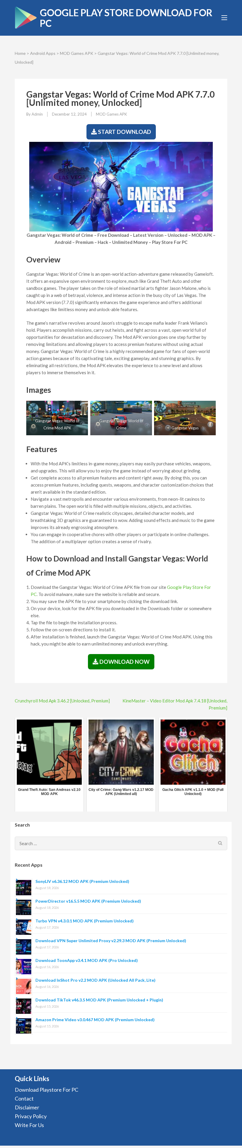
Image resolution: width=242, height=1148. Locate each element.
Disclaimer (27, 1107)
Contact (24, 1098)
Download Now (124, 661)
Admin (37, 114)
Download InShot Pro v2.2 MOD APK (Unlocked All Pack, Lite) (95, 980)
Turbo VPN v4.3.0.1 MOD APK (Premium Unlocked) (84, 920)
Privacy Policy (31, 1116)
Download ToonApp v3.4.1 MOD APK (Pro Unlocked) (86, 960)
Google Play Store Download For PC (126, 18)
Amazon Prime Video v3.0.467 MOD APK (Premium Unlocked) (95, 1019)
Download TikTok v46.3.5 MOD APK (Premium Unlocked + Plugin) (99, 999)
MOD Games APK (76, 53)
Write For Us (29, 1125)
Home (20, 53)
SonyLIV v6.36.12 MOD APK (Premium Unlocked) (82, 881)
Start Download (124, 131)
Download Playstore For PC (46, 1089)
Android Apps (42, 53)
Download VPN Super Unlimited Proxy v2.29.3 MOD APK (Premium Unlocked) (110, 940)
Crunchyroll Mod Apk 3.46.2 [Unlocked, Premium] (62, 700)
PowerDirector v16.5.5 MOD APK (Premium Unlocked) (88, 901)
